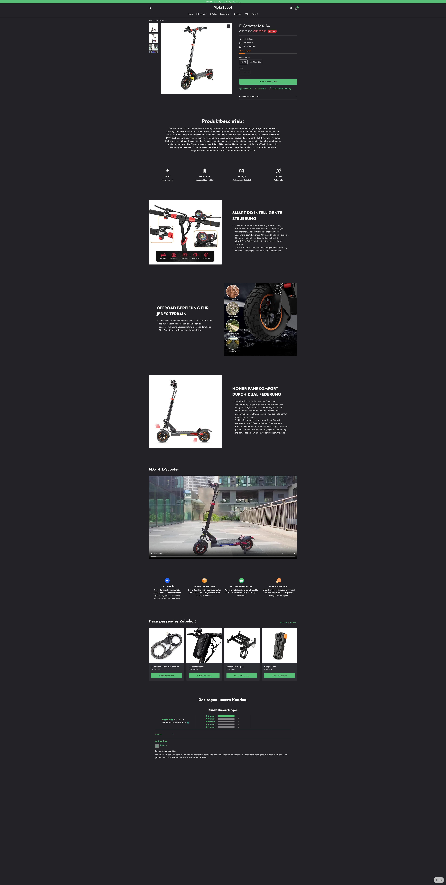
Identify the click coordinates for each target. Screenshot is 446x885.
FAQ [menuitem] (246, 14)
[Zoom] (228, 26)
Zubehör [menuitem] (237, 14)
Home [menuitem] (190, 14)
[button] (210, 716)
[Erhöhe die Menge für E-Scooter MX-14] (249, 72)
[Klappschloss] (279, 645)
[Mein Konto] (291, 8)
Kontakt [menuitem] (255, 14)
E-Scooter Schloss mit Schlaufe (165, 667)
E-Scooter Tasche (196, 667)
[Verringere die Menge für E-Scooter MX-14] (241, 72)
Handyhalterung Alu (235, 667)
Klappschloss (270, 667)
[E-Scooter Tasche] (204, 645)
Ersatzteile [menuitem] (224, 14)
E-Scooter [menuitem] (200, 14)
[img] (161, 741)
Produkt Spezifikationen (249, 96)
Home (151, 20)
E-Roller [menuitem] (213, 14)
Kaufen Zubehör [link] (288, 623)
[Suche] (150, 8)
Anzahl (241, 68)
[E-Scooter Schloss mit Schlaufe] (166, 645)
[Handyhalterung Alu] (242, 645)
